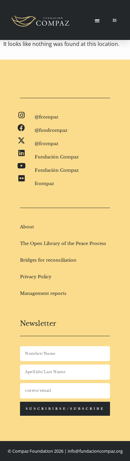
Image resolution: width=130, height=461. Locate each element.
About (27, 227)
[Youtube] (21, 165)
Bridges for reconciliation (48, 260)
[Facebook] (21, 127)
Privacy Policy (35, 277)
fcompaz (44, 183)
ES (115, 20)
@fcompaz (46, 117)
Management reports (43, 293)
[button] (97, 20)
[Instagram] (21, 115)
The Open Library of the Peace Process (63, 243)
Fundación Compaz (57, 157)
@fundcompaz (51, 130)
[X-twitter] (21, 140)
